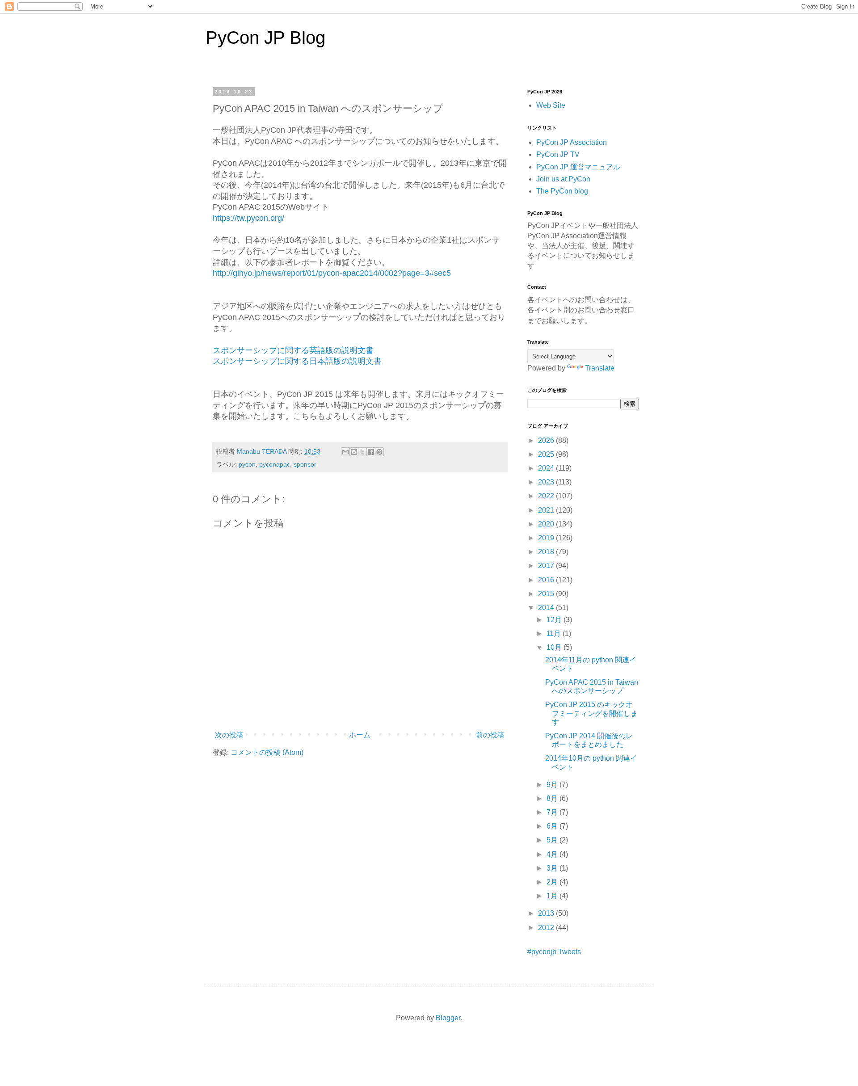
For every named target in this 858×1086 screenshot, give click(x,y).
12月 (555, 619)
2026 (547, 440)
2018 (547, 552)
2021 (547, 510)
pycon (247, 464)
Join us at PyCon (563, 179)
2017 (547, 565)
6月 (553, 826)
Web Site (550, 105)
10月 (555, 647)
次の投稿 (229, 735)
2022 (547, 496)
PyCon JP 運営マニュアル (578, 167)
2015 (547, 594)
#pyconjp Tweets (554, 952)
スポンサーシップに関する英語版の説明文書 (293, 350)
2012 (547, 927)
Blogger (448, 1018)
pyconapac (274, 464)
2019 (547, 538)
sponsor (305, 464)
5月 (553, 840)
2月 (553, 882)
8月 (553, 798)
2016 (547, 580)
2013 (547, 913)
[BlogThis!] (353, 451)
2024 (547, 468)
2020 (547, 524)
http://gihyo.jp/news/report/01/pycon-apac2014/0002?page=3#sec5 (332, 273)
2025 (547, 454)
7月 (553, 812)
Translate (599, 368)
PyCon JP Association (571, 142)
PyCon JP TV (558, 154)
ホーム (359, 735)
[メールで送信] (345, 451)
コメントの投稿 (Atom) (267, 752)
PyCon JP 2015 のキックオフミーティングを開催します (591, 713)
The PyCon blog (562, 191)
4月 (553, 854)
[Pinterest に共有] (379, 451)
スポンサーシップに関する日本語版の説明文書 (297, 361)
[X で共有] (362, 451)
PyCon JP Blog (265, 37)
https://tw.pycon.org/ (248, 218)
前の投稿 (490, 735)
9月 (553, 784)
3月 (553, 868)
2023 (547, 482)
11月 (555, 633)
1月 (553, 896)
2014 (547, 607)
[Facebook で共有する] (370, 451)
